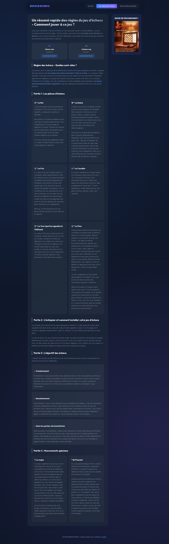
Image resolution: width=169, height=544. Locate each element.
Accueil (90, 6)
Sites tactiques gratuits (128, 6)
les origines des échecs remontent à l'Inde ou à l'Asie (67, 73)
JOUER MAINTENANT (49, 56)
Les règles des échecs (107, 6)
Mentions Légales (101, 537)
